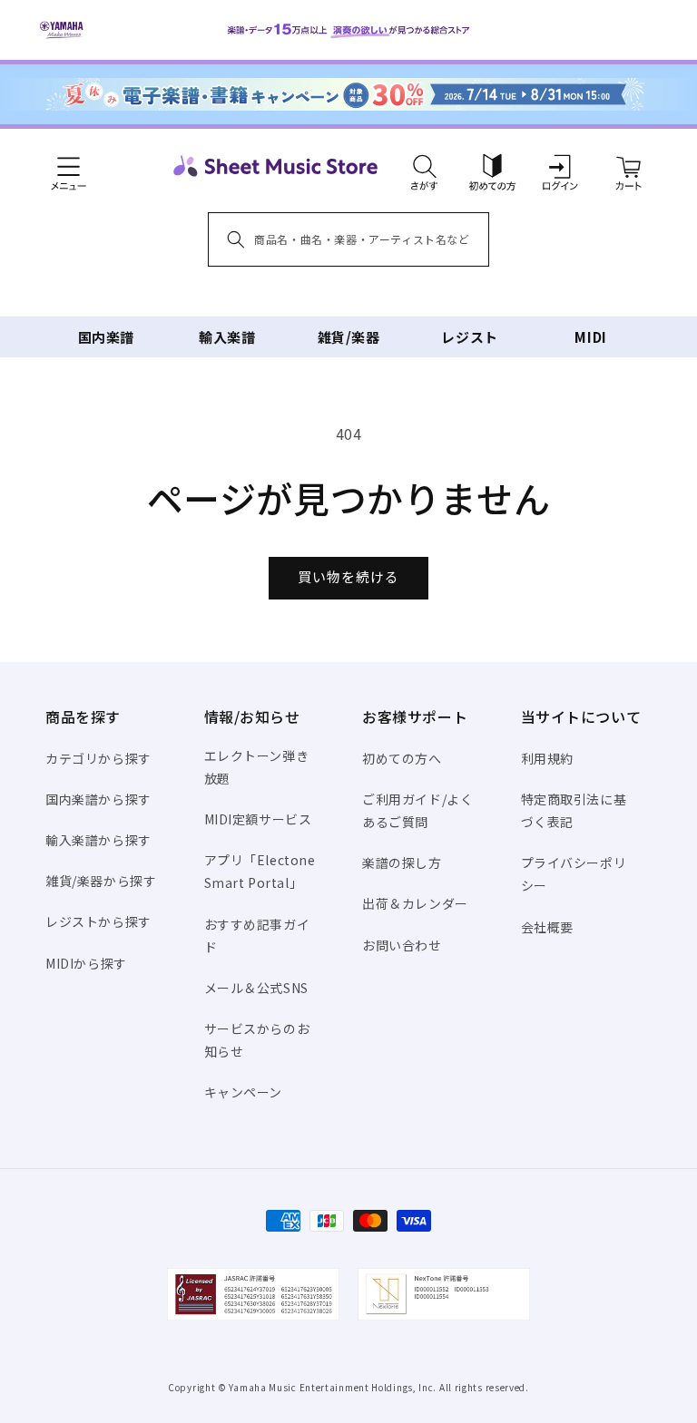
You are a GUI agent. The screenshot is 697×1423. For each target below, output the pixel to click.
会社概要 (547, 927)
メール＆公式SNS (256, 988)
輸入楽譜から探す (98, 840)
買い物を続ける (348, 576)
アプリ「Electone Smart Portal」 (260, 871)
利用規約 (547, 758)
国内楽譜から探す (98, 799)
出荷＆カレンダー (415, 903)
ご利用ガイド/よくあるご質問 (417, 810)
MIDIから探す (86, 963)
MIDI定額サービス (258, 819)
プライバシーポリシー (574, 873)
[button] (424, 166)
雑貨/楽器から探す (100, 881)
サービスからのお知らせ (257, 1039)
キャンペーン (243, 1092)
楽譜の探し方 (402, 862)
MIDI (590, 336)
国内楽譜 (106, 336)
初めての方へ (402, 758)
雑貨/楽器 (349, 336)
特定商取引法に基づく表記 (574, 810)
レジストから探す (98, 921)
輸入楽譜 (227, 336)
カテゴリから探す (98, 758)
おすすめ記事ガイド (257, 935)
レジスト (469, 336)
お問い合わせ (402, 945)
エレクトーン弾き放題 (256, 766)
